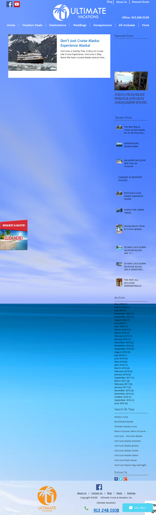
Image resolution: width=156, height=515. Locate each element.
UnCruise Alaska (134, 436)
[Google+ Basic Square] (125, 479)
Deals (119, 493)
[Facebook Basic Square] (116, 479)
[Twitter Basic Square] (120, 479)
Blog (109, 493)
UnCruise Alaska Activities (127, 440)
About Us (82, 493)
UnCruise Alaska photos (126, 445)
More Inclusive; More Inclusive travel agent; (131, 431)
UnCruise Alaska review (126, 450)
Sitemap (131, 493)
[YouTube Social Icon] (17, 4)
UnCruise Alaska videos (126, 455)
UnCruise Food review (125, 460)
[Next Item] (143, 81)
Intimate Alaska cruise (125, 426)
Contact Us (97, 493)
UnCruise (119, 436)
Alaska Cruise (121, 416)
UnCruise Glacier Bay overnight (130, 465)
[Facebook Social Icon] (9, 4)
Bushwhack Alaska (123, 421)
